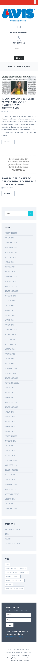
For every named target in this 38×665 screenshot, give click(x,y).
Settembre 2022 (12, 344)
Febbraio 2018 (11, 484)
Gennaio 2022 (10, 373)
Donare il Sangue (12, 576)
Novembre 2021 (11, 378)
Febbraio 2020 (11, 436)
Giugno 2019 (10, 451)
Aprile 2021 (9, 397)
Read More (8, 142)
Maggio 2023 (10, 315)
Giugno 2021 (10, 388)
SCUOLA (8, 539)
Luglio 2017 (9, 504)
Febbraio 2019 (11, 460)
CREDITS (25, 655)
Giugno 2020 (10, 417)
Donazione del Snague (14, 580)
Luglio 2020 (9, 412)
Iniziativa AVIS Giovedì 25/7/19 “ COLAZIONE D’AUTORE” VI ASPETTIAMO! (18, 104)
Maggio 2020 (10, 422)
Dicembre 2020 (11, 402)
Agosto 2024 (10, 257)
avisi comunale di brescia (16, 568)
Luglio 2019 (9, 446)
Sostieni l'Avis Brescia (14, 588)
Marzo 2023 (9, 325)
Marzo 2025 (9, 238)
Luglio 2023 (9, 305)
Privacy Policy (11, 658)
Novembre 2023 (11, 291)
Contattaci (20, 49)
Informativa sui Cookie (25, 658)
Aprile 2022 (9, 359)
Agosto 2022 (10, 349)
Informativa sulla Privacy (14, 637)
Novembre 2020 (11, 407)
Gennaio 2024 (10, 281)
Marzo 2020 (9, 431)
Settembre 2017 (12, 494)
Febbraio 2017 (11, 509)
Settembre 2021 (12, 383)
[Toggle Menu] (35, 2)
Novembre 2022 (11, 334)
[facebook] (17, 6)
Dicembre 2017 (11, 489)
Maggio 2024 (10, 272)
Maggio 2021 (10, 392)
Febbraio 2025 (11, 243)
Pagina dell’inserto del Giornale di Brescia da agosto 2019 (19, 181)
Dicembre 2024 (11, 247)
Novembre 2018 (11, 470)
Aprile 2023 (9, 320)
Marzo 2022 (9, 363)
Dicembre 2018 (11, 465)
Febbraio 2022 (11, 368)
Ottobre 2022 (11, 339)
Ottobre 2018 (11, 475)
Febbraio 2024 (11, 276)
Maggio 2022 (10, 354)
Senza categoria (12, 544)
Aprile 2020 (9, 426)
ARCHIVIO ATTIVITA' (12, 529)
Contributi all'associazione (17, 572)
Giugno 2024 (10, 267)
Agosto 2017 (10, 499)
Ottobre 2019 (11, 441)
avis (7, 564)
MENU (20, 58)
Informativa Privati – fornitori (20, 660)
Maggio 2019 (10, 455)
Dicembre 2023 (11, 286)
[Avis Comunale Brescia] (18, 15)
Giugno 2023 (10, 310)
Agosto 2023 (10, 301)
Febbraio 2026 (11, 233)
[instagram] (20, 6)
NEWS (7, 534)
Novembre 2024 (11, 252)
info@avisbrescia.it (19, 32)
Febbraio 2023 (11, 330)
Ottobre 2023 (11, 296)
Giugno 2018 (10, 480)
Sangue (9, 584)
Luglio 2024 (9, 262)
